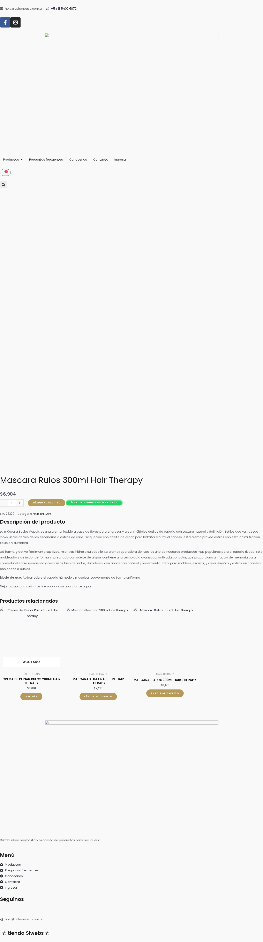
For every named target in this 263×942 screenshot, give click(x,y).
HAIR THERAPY (42, 514)
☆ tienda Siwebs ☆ (26, 933)
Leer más (31, 696)
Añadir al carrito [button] (98, 696)
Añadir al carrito (46, 502)
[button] (3, 184)
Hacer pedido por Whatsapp (96, 502)
